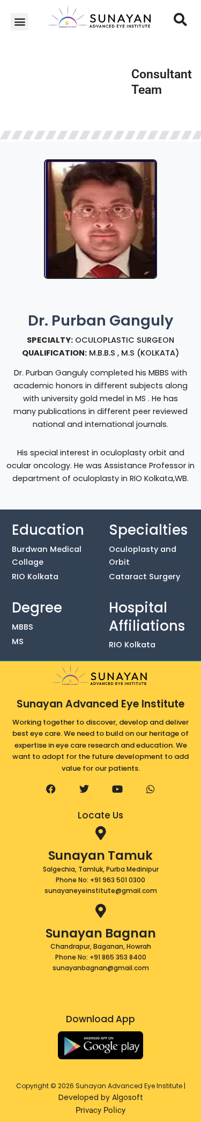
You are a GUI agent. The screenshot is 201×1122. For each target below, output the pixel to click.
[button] (19, 22)
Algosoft (127, 1097)
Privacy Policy (100, 1110)
